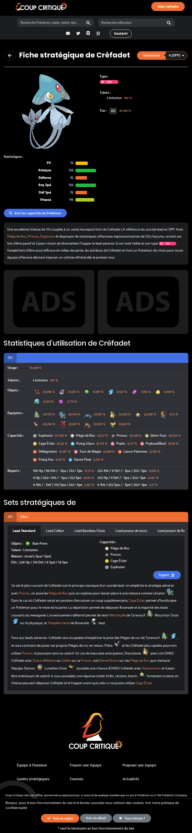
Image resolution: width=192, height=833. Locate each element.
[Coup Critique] (42, 6)
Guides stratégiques (33, 779)
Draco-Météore (44, 660)
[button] (162, 55)
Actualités (130, 779)
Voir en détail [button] (96, 818)
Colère (66, 660)
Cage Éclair (46, 443)
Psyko (120, 443)
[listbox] (162, 55)
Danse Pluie (82, 459)
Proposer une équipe (139, 765)
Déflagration (47, 451)
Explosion (47, 236)
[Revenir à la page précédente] (10, 56)
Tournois (76, 779)
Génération (151, 55)
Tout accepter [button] (63, 818)
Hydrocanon (151, 668)
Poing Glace (85, 443)
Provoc (33, 236)
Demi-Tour (158, 435)
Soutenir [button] (121, 34)
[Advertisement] (49, 302)
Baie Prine (39, 543)
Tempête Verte (59, 623)
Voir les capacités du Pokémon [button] (37, 213)
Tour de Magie (90, 451)
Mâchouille (117, 615)
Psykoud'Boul (156, 443)
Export (164, 575)
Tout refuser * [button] (134, 818)
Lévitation (114, 98)
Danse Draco (109, 660)
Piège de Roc (16, 236)
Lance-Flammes (135, 451)
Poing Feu (46, 459)
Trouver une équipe (86, 765)
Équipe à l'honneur (32, 765)
